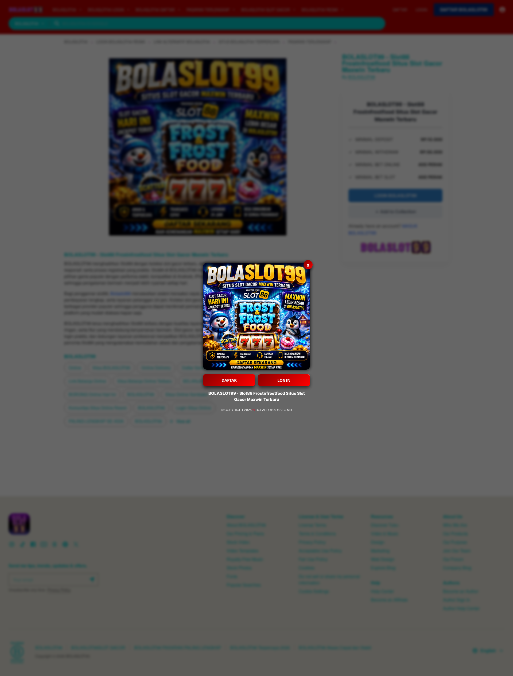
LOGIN (283, 380)
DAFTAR (229, 380)
